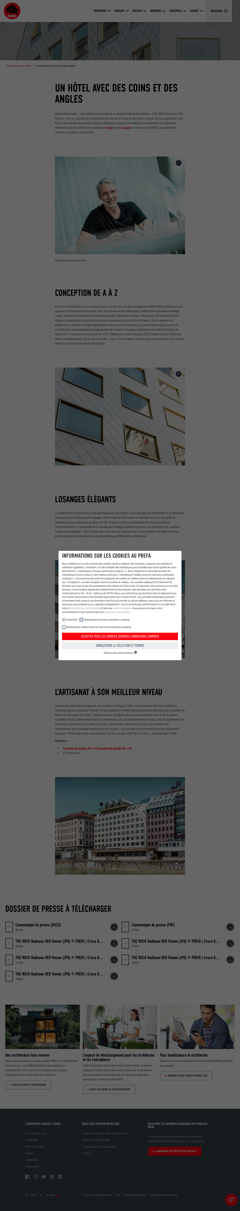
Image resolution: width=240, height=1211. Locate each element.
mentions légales (121, 608)
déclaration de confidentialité (84, 608)
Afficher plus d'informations (118, 653)
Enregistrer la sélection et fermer (120, 645)
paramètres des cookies (117, 612)
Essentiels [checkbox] (71, 619)
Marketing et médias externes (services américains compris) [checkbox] (98, 627)
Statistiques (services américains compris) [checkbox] (107, 619)
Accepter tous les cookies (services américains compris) (120, 636)
